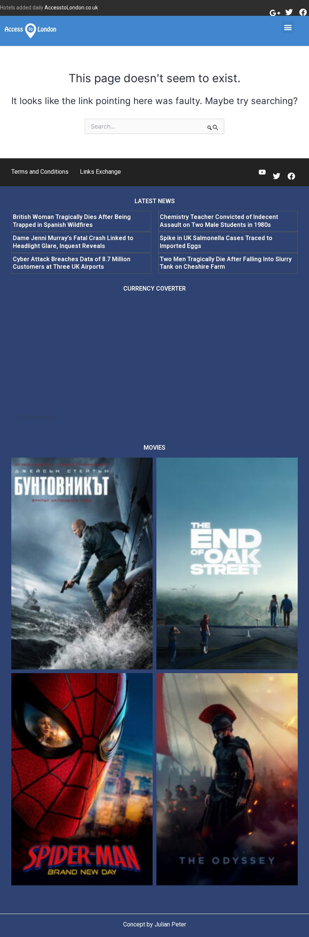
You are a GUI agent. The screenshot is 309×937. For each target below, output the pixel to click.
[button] (287, 27)
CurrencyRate (38, 417)
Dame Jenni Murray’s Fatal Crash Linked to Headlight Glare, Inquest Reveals (73, 242)
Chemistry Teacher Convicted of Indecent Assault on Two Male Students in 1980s (219, 220)
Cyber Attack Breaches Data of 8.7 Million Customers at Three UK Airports (71, 263)
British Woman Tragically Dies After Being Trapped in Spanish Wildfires (72, 220)
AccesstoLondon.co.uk (71, 8)
